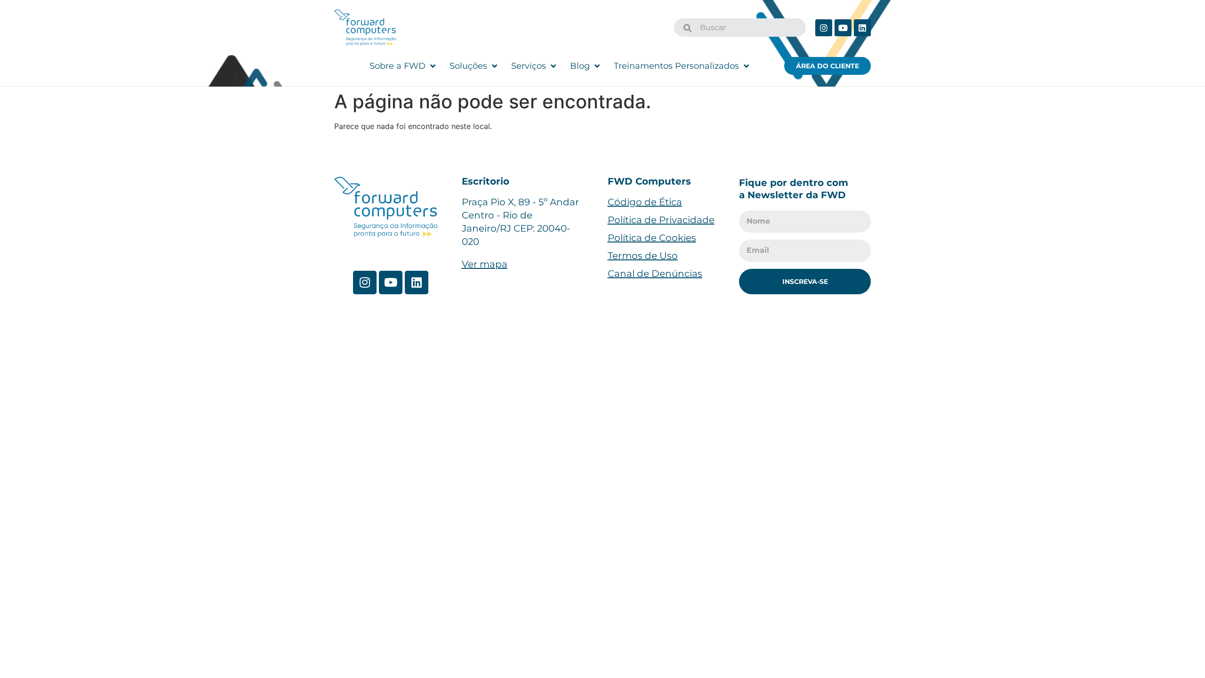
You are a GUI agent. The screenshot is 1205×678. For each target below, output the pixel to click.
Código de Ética (645, 202)
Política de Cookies (652, 237)
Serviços (528, 66)
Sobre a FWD (398, 66)
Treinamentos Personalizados (676, 66)
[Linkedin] (862, 27)
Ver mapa (484, 264)
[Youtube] (843, 27)
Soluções (468, 66)
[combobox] (740, 27)
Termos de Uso (643, 255)
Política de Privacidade (661, 220)
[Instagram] (823, 27)
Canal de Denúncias (655, 273)
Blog (580, 66)
